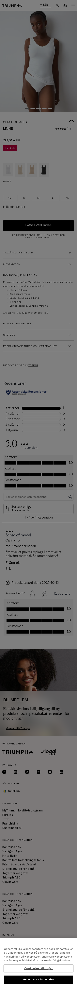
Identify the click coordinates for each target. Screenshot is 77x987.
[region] (38, 962)
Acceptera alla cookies (38, 979)
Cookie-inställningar (38, 968)
